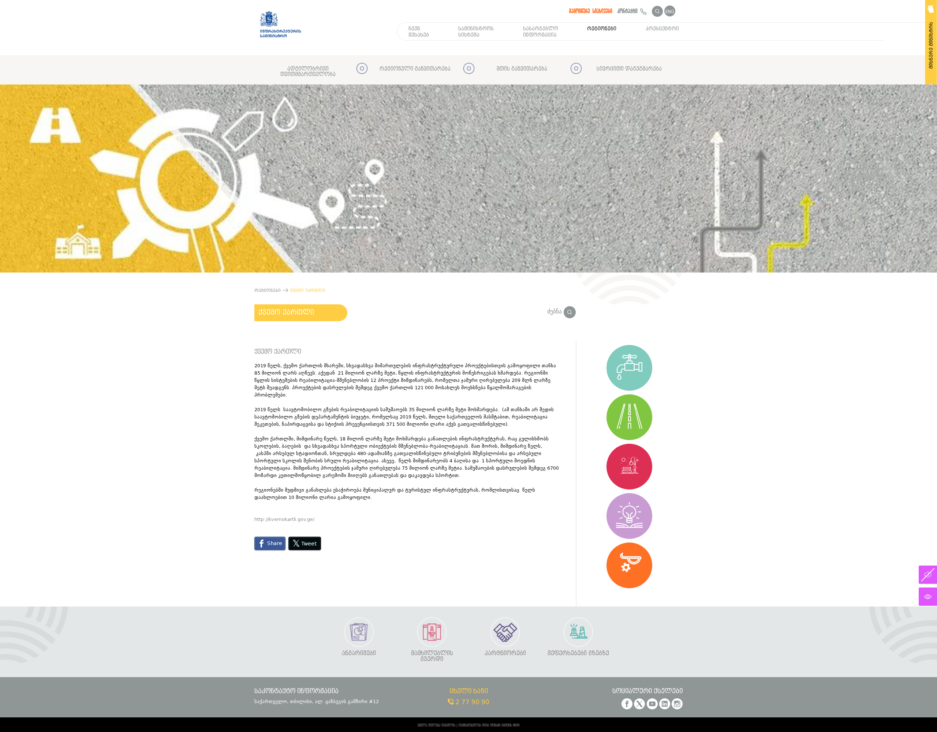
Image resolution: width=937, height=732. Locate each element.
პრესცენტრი (662, 29)
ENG (669, 11)
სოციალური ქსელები (647, 691)
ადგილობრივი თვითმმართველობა (308, 72)
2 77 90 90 (471, 702)
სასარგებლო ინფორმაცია (540, 32)
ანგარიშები (359, 653)
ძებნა (555, 311)
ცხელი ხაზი (468, 691)
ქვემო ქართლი (286, 312)
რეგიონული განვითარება (415, 69)
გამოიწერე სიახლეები (590, 11)
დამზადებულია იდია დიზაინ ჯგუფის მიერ (489, 725)
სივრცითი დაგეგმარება (629, 69)
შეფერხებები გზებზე (578, 653)
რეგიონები (601, 29)
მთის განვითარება (522, 69)
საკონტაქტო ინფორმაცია (296, 691)
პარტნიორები (505, 653)
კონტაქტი (628, 11)
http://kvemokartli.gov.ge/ (284, 519)
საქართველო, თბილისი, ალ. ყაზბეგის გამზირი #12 (316, 701)
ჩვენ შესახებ (418, 32)
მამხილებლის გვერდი (432, 656)
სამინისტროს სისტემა (476, 32)
